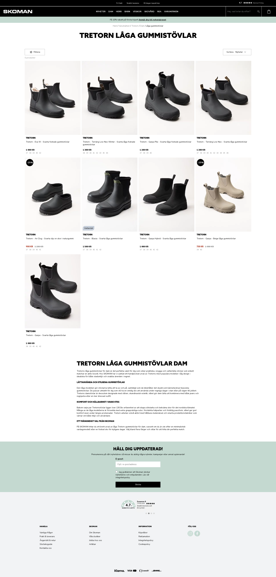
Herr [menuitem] (119, 11)
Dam (142, 26)
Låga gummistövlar (154, 26)
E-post (119, 458)
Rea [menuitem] (159, 11)
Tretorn (135, 26)
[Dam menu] (114, 11)
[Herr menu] (122, 11)
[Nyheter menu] (106, 11)
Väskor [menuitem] (137, 11)
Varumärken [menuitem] (171, 11)
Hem (115, 26)
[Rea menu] (162, 11)
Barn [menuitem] (127, 11)
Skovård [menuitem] (149, 11)
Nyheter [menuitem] (101, 11)
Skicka (138, 484)
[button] (256, 2)
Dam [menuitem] (110, 11)
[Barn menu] (131, 11)
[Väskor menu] (142, 11)
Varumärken (124, 26)
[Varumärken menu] (179, 11)
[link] (138, 506)
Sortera (230, 52)
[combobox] (241, 52)
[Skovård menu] (155, 11)
